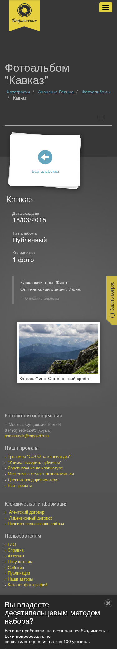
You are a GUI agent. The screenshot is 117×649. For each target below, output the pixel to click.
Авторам (16, 556)
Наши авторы (20, 579)
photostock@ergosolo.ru (27, 436)
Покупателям (20, 561)
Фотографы (18, 91)
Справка (15, 550)
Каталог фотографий (27, 584)
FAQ (12, 544)
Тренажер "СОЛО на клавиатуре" (39, 456)
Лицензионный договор (30, 518)
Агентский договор (26, 512)
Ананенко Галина (56, 91)
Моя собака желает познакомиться (41, 474)
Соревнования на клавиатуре (35, 468)
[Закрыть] (108, 603)
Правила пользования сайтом (36, 523)
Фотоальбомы (96, 91)
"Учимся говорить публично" (34, 462)
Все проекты (20, 485)
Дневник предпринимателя (33, 479)
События (16, 567)
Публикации (19, 573)
